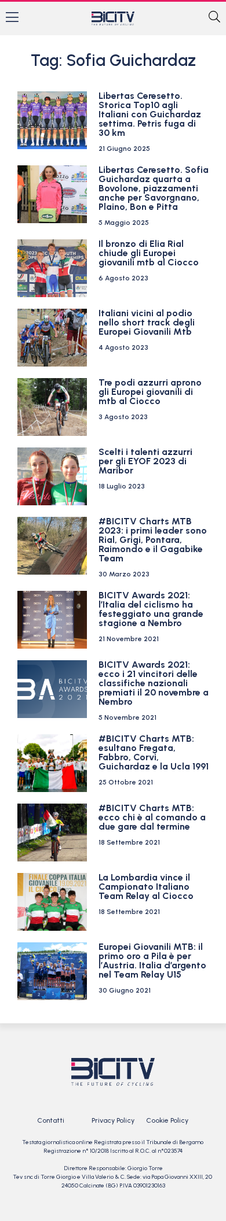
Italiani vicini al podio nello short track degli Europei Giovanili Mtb (147, 322)
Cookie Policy (167, 1120)
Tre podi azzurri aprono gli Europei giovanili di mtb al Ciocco (150, 391)
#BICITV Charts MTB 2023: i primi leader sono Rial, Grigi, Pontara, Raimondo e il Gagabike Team (153, 540)
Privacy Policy (113, 1120)
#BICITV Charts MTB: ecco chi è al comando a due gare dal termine (152, 817)
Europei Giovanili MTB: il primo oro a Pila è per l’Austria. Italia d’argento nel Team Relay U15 (152, 960)
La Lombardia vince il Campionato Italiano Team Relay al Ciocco (146, 886)
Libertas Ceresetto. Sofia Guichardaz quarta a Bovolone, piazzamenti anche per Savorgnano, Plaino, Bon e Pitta (154, 188)
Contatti (50, 1120)
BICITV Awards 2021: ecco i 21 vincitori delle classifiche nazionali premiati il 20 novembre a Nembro (154, 683)
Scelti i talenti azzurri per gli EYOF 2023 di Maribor (145, 461)
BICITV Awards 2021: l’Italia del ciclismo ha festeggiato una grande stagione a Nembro (151, 609)
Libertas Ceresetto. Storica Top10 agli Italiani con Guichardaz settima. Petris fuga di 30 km (150, 114)
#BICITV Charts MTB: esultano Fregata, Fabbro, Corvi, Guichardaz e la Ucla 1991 (154, 752)
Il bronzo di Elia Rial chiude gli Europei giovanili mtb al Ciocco (149, 253)
